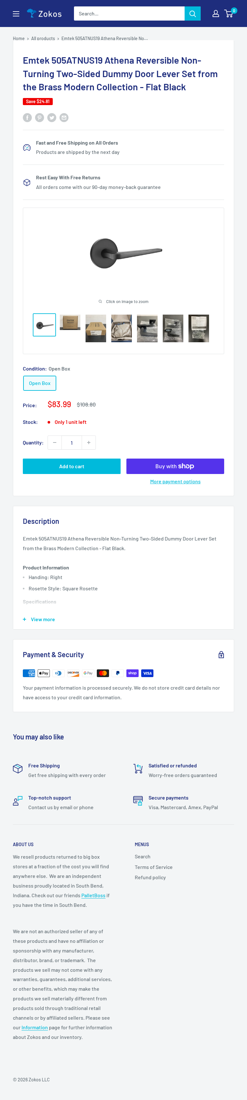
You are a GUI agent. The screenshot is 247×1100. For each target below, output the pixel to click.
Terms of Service (154, 867)
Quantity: (33, 442)
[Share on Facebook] (27, 117)
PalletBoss (93, 895)
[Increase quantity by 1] (89, 442)
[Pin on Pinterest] (39, 117)
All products (43, 38)
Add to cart (71, 466)
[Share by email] (64, 117)
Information (35, 1027)
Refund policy (150, 877)
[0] (229, 13)
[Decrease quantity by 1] (54, 442)
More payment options (175, 481)
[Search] (193, 13)
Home (19, 38)
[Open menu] (16, 13)
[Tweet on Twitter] (51, 117)
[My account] (216, 13)
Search (143, 856)
